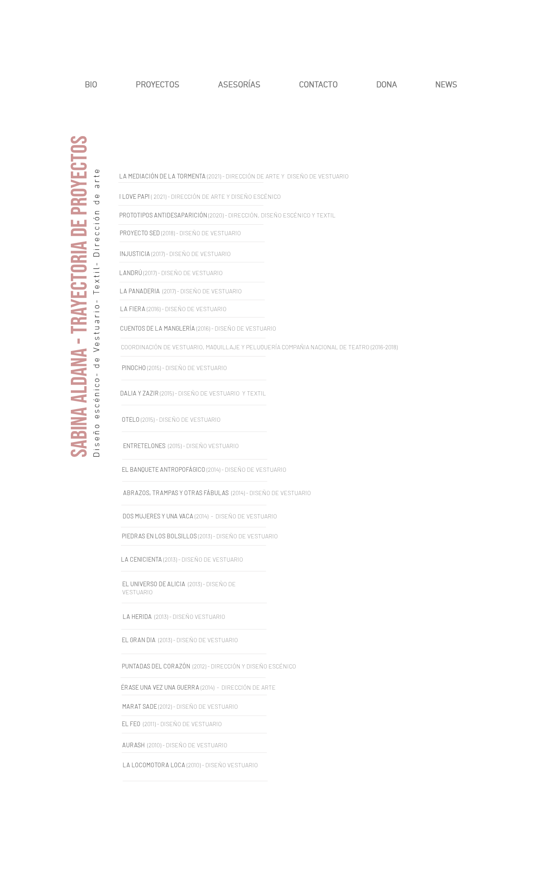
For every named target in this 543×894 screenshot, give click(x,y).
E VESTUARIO (259, 328)
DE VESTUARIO (222, 291)
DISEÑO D (228, 328)
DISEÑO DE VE (188, 253)
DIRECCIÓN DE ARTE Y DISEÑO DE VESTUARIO (287, 176)
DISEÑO (190, 291)
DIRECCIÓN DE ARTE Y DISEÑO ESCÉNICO (226, 196)
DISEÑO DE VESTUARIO (210, 233)
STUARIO (219, 253)
